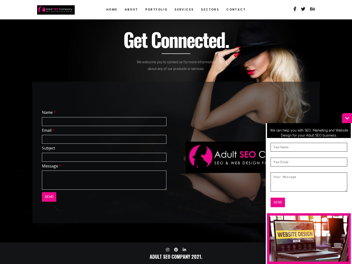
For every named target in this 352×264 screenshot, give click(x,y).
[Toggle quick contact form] (347, 118)
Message (51, 166)
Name (49, 112)
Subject (48, 148)
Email (48, 130)
